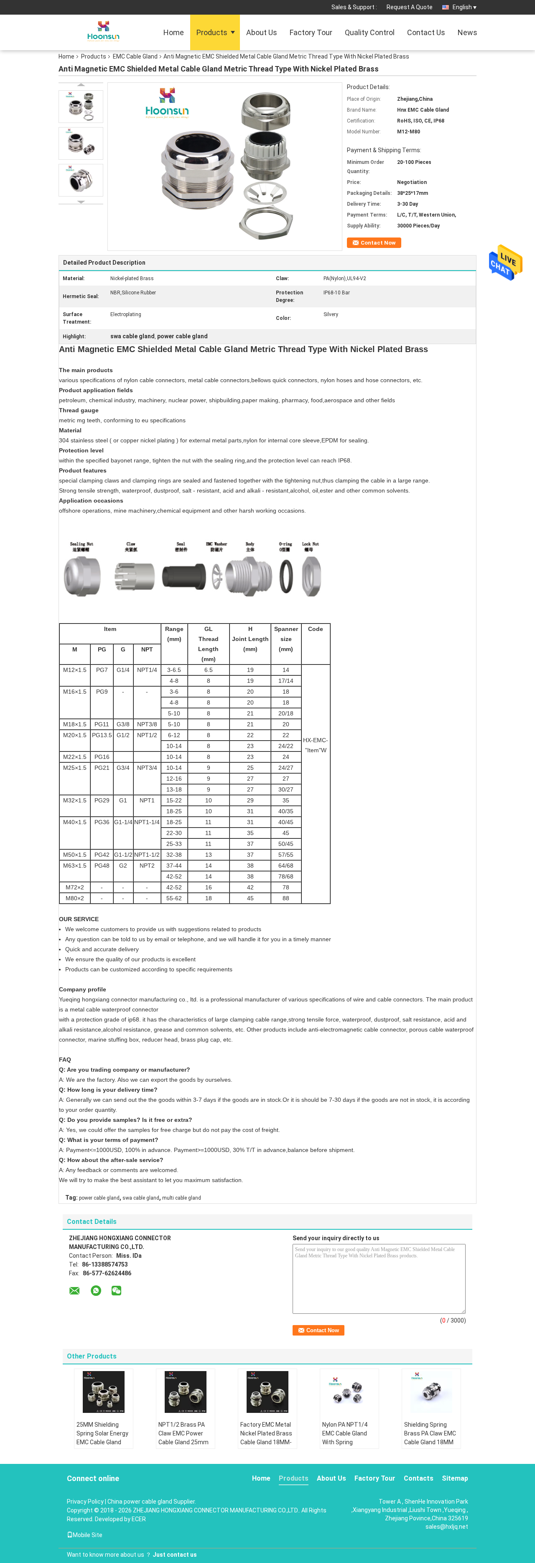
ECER (139, 1519)
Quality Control (370, 32)
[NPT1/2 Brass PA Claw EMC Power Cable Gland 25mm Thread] (185, 1392)
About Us (261, 32)
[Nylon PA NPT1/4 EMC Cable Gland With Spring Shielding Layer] (349, 1392)
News (467, 32)
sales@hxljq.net (446, 1526)
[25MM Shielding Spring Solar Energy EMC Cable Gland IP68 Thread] (103, 1392)
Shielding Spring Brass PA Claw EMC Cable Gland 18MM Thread (430, 1437)
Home (173, 32)
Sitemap (455, 1478)
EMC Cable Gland (135, 56)
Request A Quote (410, 7)
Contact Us (426, 32)
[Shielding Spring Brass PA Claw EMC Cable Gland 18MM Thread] (431, 1392)
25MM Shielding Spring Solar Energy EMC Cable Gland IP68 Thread (102, 1437)
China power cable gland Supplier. (151, 1501)
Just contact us (175, 1554)
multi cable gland (181, 1198)
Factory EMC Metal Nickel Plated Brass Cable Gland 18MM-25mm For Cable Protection (266, 1442)
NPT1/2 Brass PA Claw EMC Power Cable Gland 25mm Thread (183, 1437)
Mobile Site (87, 1535)
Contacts (418, 1478)
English (462, 7)
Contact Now (378, 243)
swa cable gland (140, 1198)
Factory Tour (311, 32)
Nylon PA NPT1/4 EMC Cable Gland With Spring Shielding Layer (344, 1437)
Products (211, 32)
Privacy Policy (85, 1501)
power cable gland (99, 1198)
